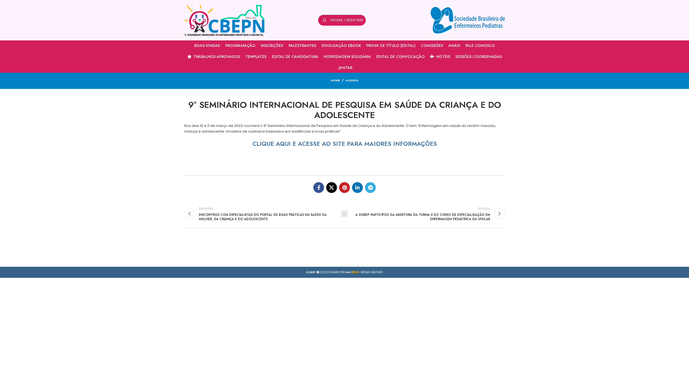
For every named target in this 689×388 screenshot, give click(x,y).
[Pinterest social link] (344, 187)
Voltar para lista (344, 213)
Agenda (352, 80)
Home (335, 80)
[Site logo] (224, 20)
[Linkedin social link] (357, 187)
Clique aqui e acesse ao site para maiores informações (344, 143)
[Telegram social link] (370, 187)
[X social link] (331, 187)
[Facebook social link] (318, 187)
